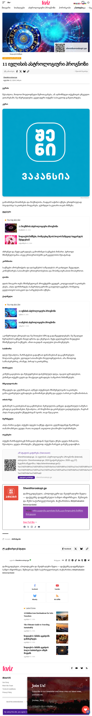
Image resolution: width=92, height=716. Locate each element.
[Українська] (85, 3)
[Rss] (86, 668)
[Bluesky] (35, 597)
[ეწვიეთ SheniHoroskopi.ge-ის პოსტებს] (5, 560)
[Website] (63, 560)
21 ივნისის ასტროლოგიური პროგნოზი (37, 311)
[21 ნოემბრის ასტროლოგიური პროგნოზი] (11, 228)
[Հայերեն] (75, 3)
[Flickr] (85, 560)
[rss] (57, 597)
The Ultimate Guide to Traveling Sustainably (36, 626)
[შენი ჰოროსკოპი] (46, 2)
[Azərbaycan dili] (77, 3)
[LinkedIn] (79, 560)
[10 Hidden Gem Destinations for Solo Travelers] (62, 616)
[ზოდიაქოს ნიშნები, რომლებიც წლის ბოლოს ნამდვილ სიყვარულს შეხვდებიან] (11, 239)
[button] (4, 2)
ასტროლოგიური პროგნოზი (11, 58)
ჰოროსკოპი (16, 539)
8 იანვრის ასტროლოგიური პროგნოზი (37, 322)
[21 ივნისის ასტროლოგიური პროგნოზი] (11, 312)
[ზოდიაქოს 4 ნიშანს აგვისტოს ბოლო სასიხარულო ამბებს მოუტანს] (62, 650)
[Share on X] (20, 71)
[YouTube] (38, 526)
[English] (79, 3)
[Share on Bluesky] (24, 71)
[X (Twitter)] (28, 526)
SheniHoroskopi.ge (10, 77)
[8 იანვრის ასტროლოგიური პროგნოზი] (11, 324)
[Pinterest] (72, 560)
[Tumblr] (82, 560)
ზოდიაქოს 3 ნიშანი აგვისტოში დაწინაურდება (36, 637)
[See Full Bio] (36, 522)
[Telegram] (88, 560)
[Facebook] (24, 526)
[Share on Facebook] (17, 71)
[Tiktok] (76, 560)
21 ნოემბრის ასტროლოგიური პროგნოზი (38, 226)
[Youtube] (57, 587)
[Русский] (83, 3)
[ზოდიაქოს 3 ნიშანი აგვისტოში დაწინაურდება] (62, 638)
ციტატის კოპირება (26, 477)
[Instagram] (31, 526)
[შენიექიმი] (85, 709)
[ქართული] (81, 3)
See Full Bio (29, 522)
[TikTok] (35, 526)
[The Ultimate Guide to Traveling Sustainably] (62, 627)
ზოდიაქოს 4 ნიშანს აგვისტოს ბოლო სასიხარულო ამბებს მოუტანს (36, 650)
